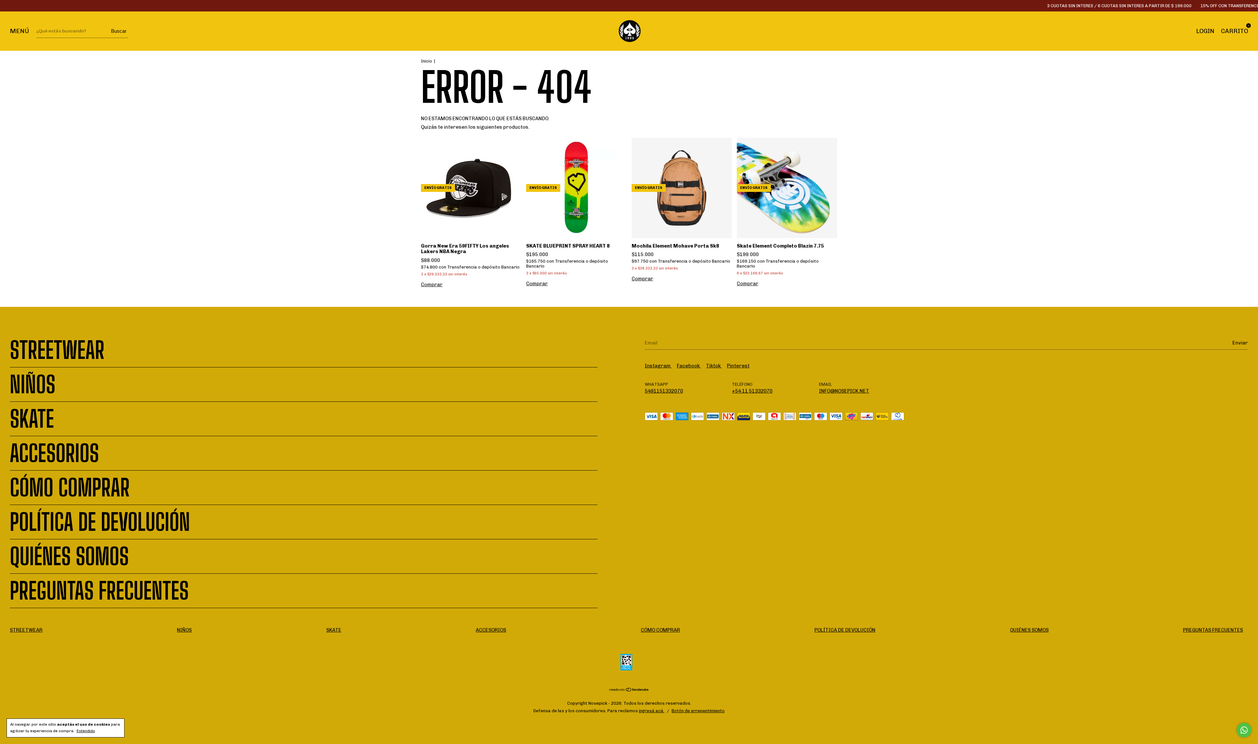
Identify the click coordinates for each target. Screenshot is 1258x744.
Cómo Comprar (70, 487)
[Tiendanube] (629, 690)
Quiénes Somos (69, 556)
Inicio (426, 61)
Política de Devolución (100, 522)
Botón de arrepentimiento (698, 710)
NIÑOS (32, 384)
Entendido (86, 731)
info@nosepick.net (844, 391)
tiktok (714, 366)
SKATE (32, 419)
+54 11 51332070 (752, 391)
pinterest (738, 366)
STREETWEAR (57, 350)
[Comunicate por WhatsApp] (1244, 730)
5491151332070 (664, 391)
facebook (689, 366)
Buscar (118, 31)
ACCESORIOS (54, 453)
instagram (658, 366)
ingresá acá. (651, 710)
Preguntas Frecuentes (99, 590)
